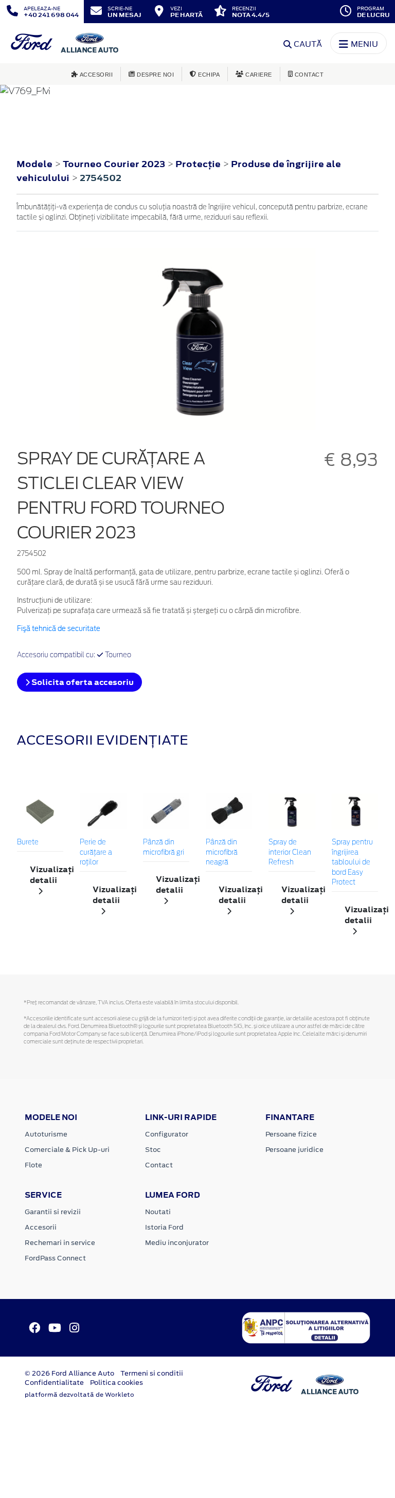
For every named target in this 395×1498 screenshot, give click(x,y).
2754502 (100, 178)
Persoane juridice (294, 1149)
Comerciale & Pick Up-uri (67, 1149)
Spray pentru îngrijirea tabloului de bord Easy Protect (352, 862)
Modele (34, 164)
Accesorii (41, 1227)
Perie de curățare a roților (96, 852)
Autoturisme (46, 1134)
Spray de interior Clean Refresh (289, 852)
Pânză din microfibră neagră (222, 852)
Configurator (166, 1134)
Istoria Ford (164, 1227)
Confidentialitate (54, 1382)
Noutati (158, 1212)
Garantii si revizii (53, 1212)
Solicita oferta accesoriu (82, 682)
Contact (159, 1165)
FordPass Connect (55, 1258)
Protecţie (199, 164)
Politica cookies (116, 1382)
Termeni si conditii (151, 1373)
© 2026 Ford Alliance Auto (69, 1373)
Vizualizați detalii (46, 875)
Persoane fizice (291, 1134)
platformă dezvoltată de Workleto (79, 1395)
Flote (33, 1165)
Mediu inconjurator (177, 1243)
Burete (28, 842)
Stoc (153, 1149)
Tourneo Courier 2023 (114, 164)
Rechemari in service (60, 1243)
